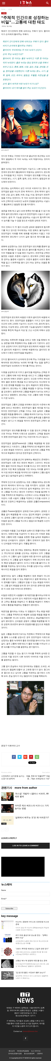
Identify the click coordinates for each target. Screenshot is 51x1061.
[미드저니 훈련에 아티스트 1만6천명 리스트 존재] (7, 925)
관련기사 (6, 787)
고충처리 (40, 1053)
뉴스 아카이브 (35, 1051)
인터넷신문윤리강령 (15, 1053)
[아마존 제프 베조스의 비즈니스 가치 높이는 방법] (7, 808)
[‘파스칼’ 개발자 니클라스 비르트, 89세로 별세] (7, 796)
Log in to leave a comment (26, 846)
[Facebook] (25, 1038)
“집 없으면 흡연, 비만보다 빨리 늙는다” (31, 972)
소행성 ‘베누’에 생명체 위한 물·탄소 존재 (31, 961)
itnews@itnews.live (30, 1031)
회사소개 (12, 1051)
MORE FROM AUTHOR (26, 787)
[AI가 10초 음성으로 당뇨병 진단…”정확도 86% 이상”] (7, 938)
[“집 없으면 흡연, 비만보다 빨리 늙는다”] (7, 975)
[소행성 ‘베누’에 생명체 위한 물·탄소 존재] (7, 963)
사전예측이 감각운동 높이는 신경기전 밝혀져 (13, 777)
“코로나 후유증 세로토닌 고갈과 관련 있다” (32, 949)
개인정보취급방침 (23, 1051)
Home (3, 9)
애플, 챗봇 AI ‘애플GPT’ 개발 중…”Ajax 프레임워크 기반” (38, 777)
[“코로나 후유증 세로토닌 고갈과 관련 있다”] (7, 951)
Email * (4, 899)
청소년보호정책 (29, 1053)
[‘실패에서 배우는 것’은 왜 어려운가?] (7, 820)
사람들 (10, 9)
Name (3, 890)
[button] (47, 3)
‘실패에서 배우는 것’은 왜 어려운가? (32, 817)
